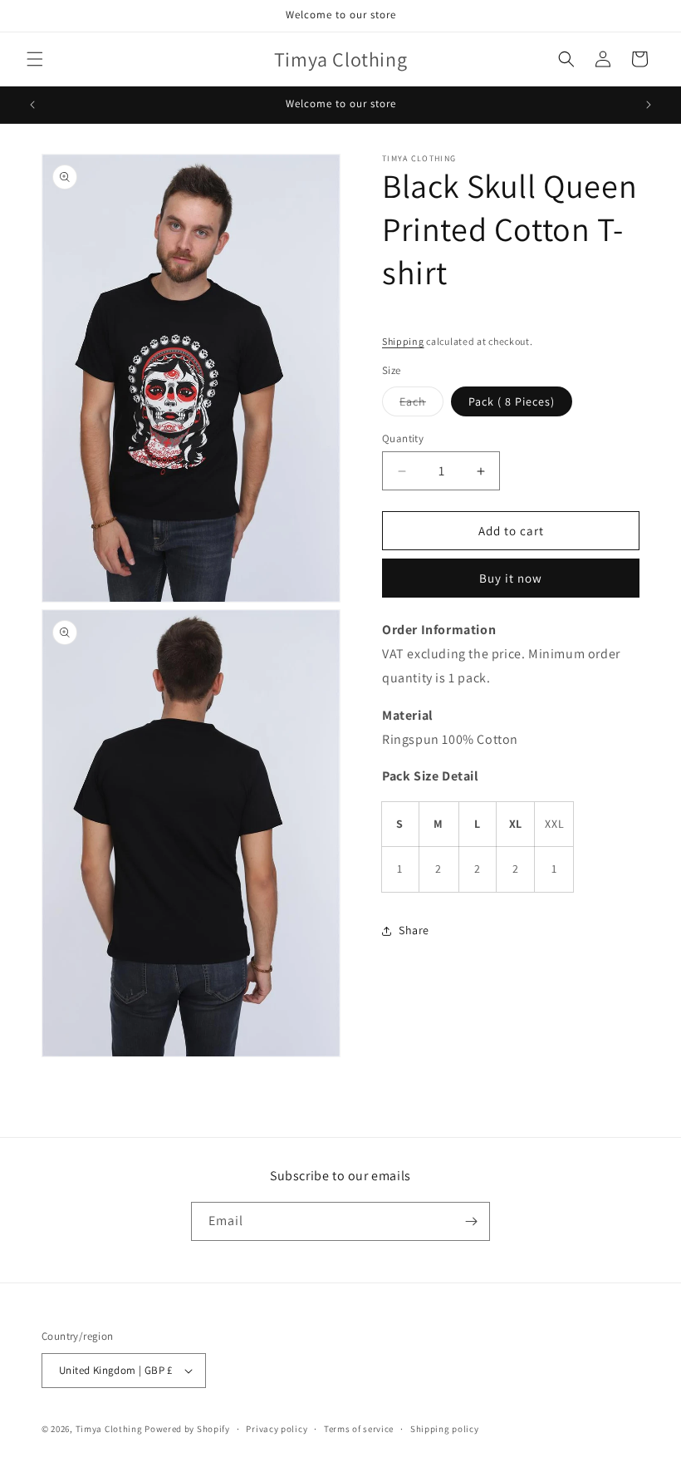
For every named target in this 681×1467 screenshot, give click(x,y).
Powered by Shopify (187, 1429)
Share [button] (414, 930)
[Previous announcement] (32, 104)
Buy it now (510, 578)
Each (421, 404)
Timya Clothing (109, 1429)
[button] (35, 59)
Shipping (403, 341)
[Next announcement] (648, 104)
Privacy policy (276, 1429)
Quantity (403, 438)
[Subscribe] (471, 1221)
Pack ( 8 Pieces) (511, 401)
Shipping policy (444, 1429)
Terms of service (359, 1429)
